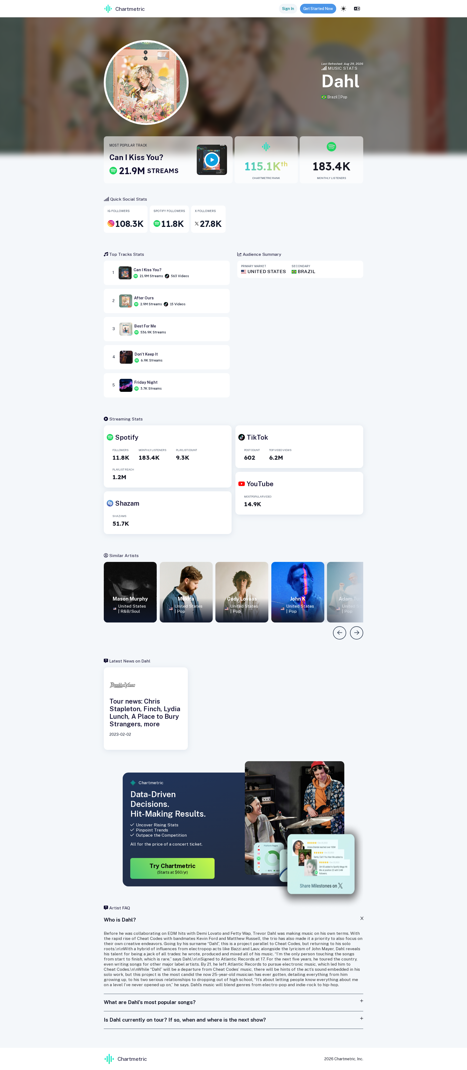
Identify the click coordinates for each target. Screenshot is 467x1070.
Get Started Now (318, 8)
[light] (343, 8)
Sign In (288, 8)
